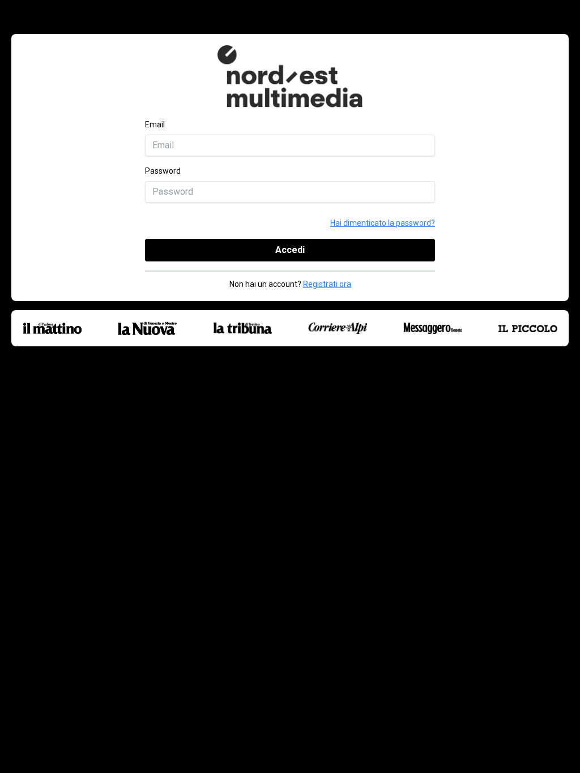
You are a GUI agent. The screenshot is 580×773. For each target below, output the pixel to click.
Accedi (290, 249)
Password (163, 170)
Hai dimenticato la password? (382, 222)
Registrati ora (327, 284)
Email (155, 124)
